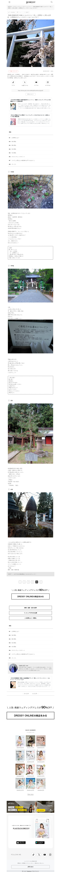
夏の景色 (14, 145)
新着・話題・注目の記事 (30, 607)
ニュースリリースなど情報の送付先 (30, 861)
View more (30, 794)
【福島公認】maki (23, 665)
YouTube (36, 85)
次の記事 (35, 693)
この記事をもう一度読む (30, 618)
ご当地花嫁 (12, 12)
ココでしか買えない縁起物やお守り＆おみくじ (23, 160)
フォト (20, 12)
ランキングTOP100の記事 (30, 613)
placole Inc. (29, 871)
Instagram (47, 85)
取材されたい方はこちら (39, 863)
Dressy (30, 2)
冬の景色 (14, 152)
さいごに (14, 164)
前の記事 (25, 693)
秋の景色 (14, 149)
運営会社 (19, 863)
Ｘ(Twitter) (25, 85)
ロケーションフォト (27, 6)
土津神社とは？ (15, 137)
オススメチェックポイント (18, 156)
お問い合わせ (30, 866)
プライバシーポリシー (30, 863)
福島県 (27, 12)
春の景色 (14, 141)
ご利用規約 (23, 863)
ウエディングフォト (17, 6)
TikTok (13, 85)
